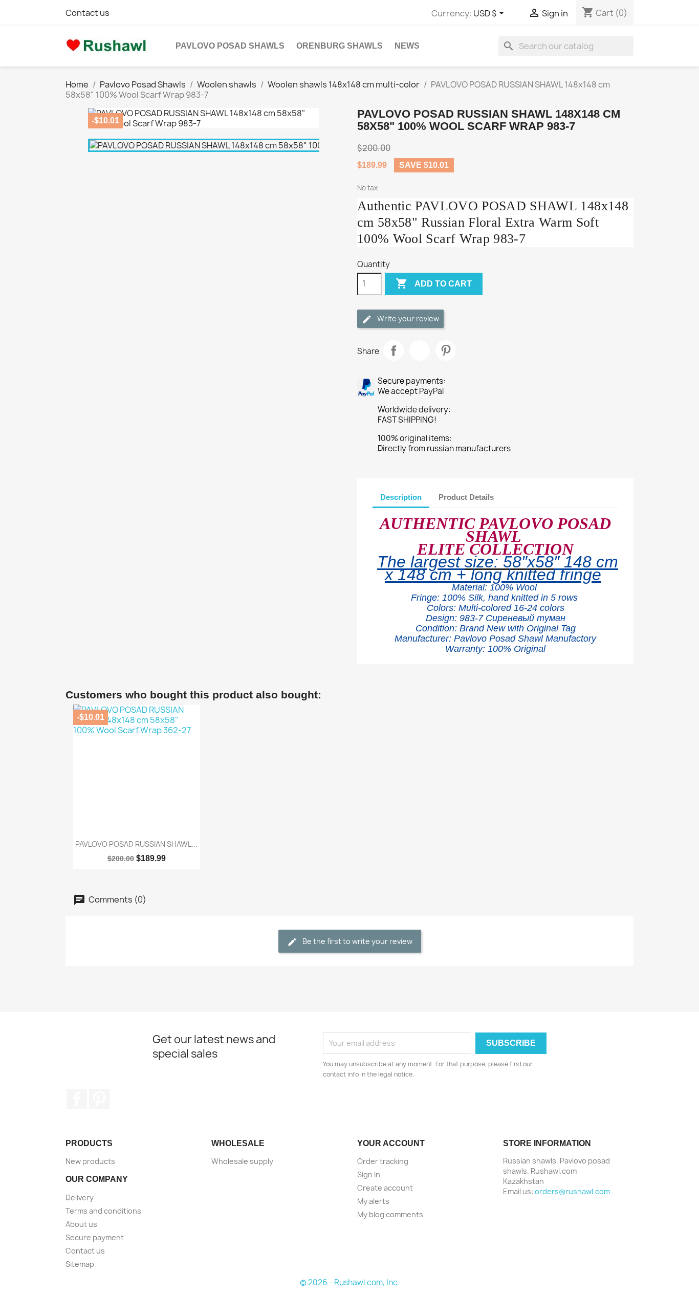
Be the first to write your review (356, 941)
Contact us (87, 12)
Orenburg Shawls (339, 45)
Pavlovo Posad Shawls (230, 45)
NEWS (407, 45)
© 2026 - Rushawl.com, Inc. (350, 1282)
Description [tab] (401, 497)
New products (90, 1161)
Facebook (77, 1099)
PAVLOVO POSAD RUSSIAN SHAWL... (136, 844)
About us (81, 1224)
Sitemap (79, 1264)
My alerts (373, 1201)
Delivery (79, 1197)
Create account (385, 1188)
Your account (391, 1143)
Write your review (407, 318)
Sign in (368, 1174)
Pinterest (445, 350)
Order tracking (382, 1161)
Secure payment (94, 1237)
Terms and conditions (103, 1211)
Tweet (419, 350)
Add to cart (434, 283)
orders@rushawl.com (572, 1191)
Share (393, 350)
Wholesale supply (242, 1161)
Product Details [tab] (466, 497)
